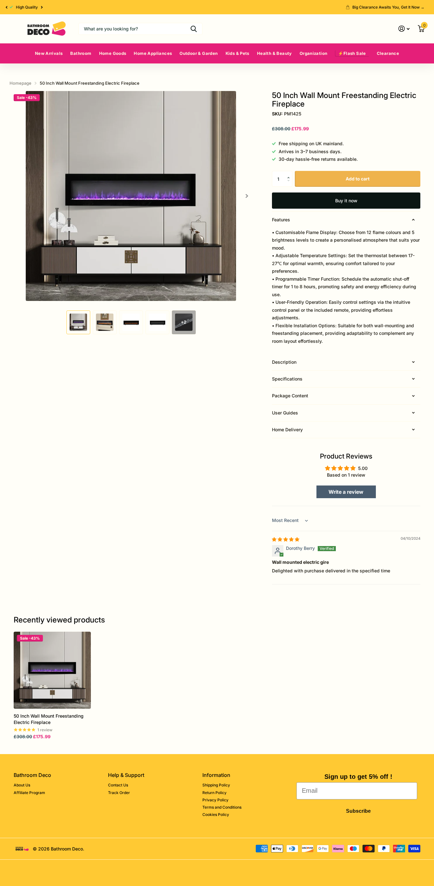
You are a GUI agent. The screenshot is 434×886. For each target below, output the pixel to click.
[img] (285, 539)
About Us (22, 785)
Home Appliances (153, 53)
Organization (314, 53)
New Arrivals (49, 53)
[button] (6, 7)
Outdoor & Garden (199, 53)
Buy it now (346, 200)
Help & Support (126, 775)
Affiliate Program (29, 792)
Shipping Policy (216, 785)
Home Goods (112, 53)
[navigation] (78, 322)
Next (42, 7)
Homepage (20, 83)
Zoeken (193, 29)
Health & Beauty (274, 53)
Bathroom (80, 53)
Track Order (119, 792)
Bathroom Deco (32, 775)
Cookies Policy (215, 814)
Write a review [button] (346, 492)
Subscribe (358, 811)
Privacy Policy (215, 800)
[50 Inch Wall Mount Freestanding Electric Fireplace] (52, 670)
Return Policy (214, 792)
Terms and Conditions (221, 807)
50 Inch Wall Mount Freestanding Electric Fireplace (49, 719)
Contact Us (118, 785)
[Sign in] (404, 29)
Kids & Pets (237, 53)
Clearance (388, 53)
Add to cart (358, 178)
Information (216, 775)
